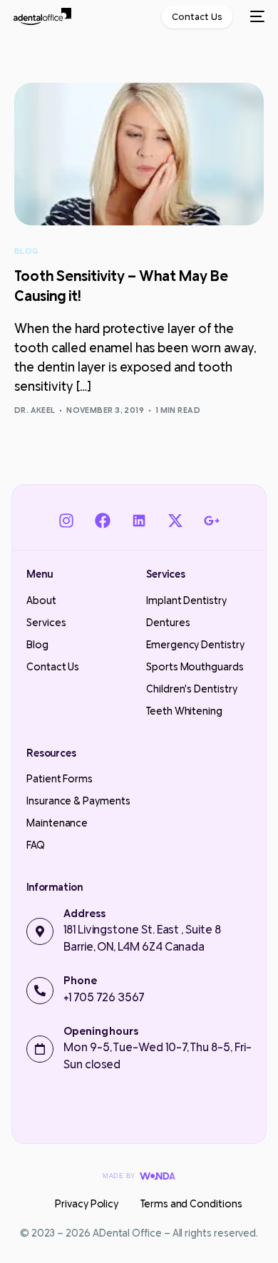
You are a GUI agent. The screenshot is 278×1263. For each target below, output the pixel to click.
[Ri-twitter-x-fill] (175, 520)
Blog (26, 251)
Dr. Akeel (35, 410)
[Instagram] (65, 520)
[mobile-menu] (255, 16)
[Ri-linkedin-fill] (138, 520)
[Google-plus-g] (212, 520)
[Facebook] (102, 520)
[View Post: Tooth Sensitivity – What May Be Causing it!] (139, 154)
